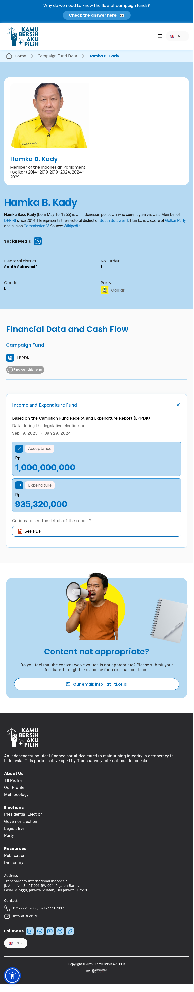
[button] (12, 975)
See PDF (32, 531)
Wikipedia (72, 226)
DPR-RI (10, 220)
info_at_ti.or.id (25, 916)
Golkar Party (175, 220)
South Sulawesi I (114, 220)
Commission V (36, 226)
